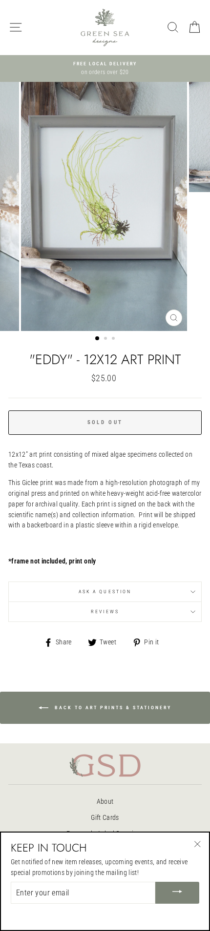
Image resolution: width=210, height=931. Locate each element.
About (105, 801)
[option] (105, 69)
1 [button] (97, 338)
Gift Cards (105, 817)
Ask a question (105, 591)
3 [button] (114, 339)
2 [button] (106, 339)
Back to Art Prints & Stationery (111, 707)
